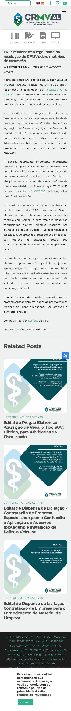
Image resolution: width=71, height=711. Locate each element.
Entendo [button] (25, 702)
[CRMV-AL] (37, 24)
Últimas (37, 417)
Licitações (11, 417)
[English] (38, 3)
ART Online (29, 42)
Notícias (25, 417)
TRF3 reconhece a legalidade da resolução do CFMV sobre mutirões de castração (34, 56)
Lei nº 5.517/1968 (34, 191)
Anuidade (15, 42)
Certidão (43, 42)
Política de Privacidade (34, 695)
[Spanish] (42, 3)
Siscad (55, 42)
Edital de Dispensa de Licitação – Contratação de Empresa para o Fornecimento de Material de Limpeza (35, 610)
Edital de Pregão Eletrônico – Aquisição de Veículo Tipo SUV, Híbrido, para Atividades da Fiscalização (34, 429)
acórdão (33, 320)
